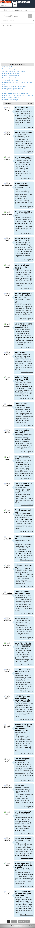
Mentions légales (16, 926)
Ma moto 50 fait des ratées (10, 73)
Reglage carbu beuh (8, 91)
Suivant (21, 921)
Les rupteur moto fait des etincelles (13, 71)
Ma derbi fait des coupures (10, 97)
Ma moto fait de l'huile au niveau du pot (14, 93)
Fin (27, 921)
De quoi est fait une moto (9, 80)
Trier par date (28, 103)
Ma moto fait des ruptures (10, 69)
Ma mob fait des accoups (9, 100)
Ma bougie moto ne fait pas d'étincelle (13, 86)
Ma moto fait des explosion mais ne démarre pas (17, 95)
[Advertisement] (17, 45)
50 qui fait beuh (6, 67)
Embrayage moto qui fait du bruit (12, 88)
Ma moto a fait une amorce (10, 76)
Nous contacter (28, 926)
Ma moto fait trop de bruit (9, 78)
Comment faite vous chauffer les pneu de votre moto (16, 83)
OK (15, 5)
